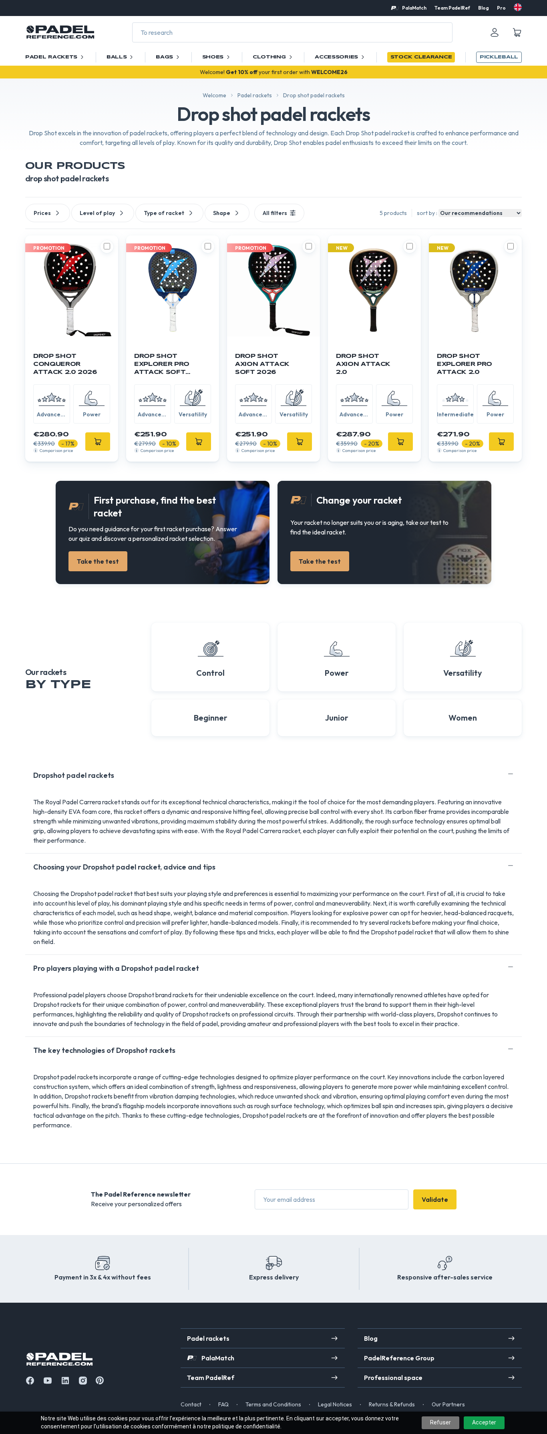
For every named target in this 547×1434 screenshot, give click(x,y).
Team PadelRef (452, 8)
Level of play (97, 213)
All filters (275, 213)
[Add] (97, 441)
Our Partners (448, 1404)
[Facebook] (30, 1381)
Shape (221, 213)
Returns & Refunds (392, 1404)
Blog (483, 8)
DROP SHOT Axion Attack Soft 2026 (262, 364)
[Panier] (517, 32)
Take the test (98, 561)
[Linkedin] (65, 1381)
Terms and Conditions (273, 1404)
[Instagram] (83, 1381)
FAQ (223, 1404)
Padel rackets (254, 95)
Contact (191, 1404)
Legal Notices (335, 1404)
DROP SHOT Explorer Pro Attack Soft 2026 (161, 364)
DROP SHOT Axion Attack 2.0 (363, 364)
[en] (518, 7)
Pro (501, 8)
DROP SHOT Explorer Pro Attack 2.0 (464, 364)
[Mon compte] (494, 32)
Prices (42, 213)
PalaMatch (414, 8)
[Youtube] (47, 1381)
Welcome (214, 95)
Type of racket (164, 213)
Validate (435, 1199)
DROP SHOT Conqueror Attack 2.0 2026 (65, 364)
